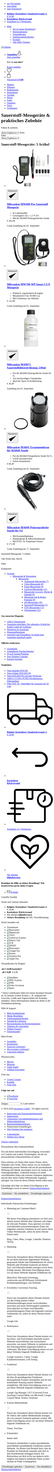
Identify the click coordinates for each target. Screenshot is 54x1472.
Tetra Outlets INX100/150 (19, 673)
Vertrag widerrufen (9, 1142)
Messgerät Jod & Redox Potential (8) (35, 598)
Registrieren (12, 1044)
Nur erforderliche (21, 1193)
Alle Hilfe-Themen (21, 42)
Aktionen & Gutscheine (18, 1026)
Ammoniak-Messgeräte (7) (36, 581)
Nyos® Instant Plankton (18, 654)
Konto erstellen (14, 67)
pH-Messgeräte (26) (33, 602)
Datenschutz (12, 1116)
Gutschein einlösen (15, 1052)
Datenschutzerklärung (39, 1188)
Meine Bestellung (15, 1016)
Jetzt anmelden (13, 57)
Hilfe (9, 26)
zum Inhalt (12, 6)
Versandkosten (19, 34)
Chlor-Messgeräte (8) (33, 584)
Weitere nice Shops (15, 1137)
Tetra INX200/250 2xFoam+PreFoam (24, 676)
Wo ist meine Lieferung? (18, 1049)
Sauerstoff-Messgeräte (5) (36, 605)
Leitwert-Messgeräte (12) (35, 589)
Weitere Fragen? (14, 1029)
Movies (10, 1062)
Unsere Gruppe (14, 1079)
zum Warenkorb (14, 9)
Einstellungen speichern (12, 1467)
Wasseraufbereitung (16, 632)
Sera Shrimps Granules (17, 656)
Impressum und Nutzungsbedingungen (24, 1113)
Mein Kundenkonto (16, 1013)
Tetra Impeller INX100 (17, 670)
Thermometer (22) (32, 610)
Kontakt (16, 39)
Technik (10, 573)
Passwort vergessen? (16, 1046)
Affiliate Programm (15, 1069)
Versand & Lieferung (16, 1021)
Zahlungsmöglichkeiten (23, 37)
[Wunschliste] (9, 72)
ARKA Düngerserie (16, 621)
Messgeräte (23, 579)
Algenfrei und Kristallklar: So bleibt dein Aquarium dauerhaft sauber (25, 636)
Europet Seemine (14, 659)
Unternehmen (13, 1134)
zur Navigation (13, 3)
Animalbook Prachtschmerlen (20, 651)
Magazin (11, 1064)
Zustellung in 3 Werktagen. (19, 21)
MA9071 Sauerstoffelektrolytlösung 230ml (26, 366)
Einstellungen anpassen (41, 1193)
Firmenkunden (13, 1031)
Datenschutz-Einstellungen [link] (19, 1126)
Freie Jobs (11, 1084)
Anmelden (11, 1041)
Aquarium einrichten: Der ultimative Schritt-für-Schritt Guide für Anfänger (28, 625)
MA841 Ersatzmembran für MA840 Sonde (28, 449)
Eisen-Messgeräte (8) (33, 586)
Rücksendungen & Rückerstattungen (23, 1023)
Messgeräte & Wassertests (24, 576)
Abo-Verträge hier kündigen (19, 1129)
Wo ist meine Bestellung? (24, 29)
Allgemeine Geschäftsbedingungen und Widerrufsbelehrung (25, 1120)
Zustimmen (7, 1193)
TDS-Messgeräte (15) (34, 607)
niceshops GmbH (22, 1108)
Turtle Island (12, 1067)
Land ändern (29, 1103)
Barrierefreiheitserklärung (18, 1124)
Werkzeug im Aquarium (18, 629)
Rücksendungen (20, 32)
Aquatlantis (12, 648)
